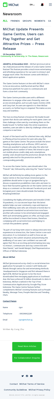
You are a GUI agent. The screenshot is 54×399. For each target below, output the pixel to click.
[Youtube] (31, 376)
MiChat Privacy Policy (39, 390)
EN (31, 4)
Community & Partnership (12, 56)
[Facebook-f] (27, 376)
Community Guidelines (15, 390)
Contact (14, 384)
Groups (27, 21)
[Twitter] (23, 376)
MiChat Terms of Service (31, 384)
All (5, 20)
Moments (39, 21)
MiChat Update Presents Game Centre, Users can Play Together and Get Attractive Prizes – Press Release (23, 39)
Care (51, 21)
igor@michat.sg (25, 319)
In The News (31, 56)
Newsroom (12, 14)
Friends (15, 21)
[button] (27, 346)
